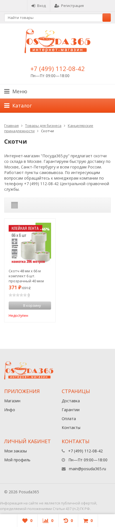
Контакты (71, 427)
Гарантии (71, 409)
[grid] (14, 205)
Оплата (69, 418)
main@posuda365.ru (87, 468)
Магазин (12, 400)
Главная (11, 125)
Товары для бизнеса (43, 125)
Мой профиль (17, 459)
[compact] (31, 205)
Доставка (71, 400)
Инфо (9, 409)
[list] (23, 205)
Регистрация (72, 5)
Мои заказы (15, 451)
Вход (41, 5)
